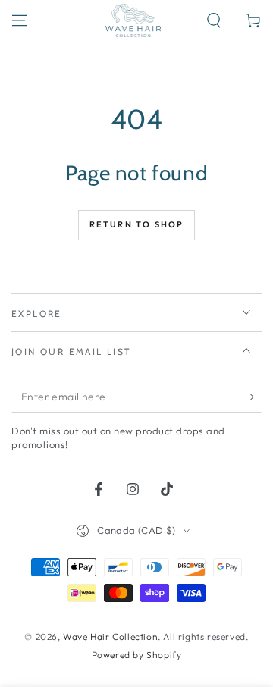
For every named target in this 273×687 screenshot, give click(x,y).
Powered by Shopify (137, 654)
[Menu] (19, 20)
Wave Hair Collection (110, 636)
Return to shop (136, 224)
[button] (214, 20)
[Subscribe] (253, 397)
